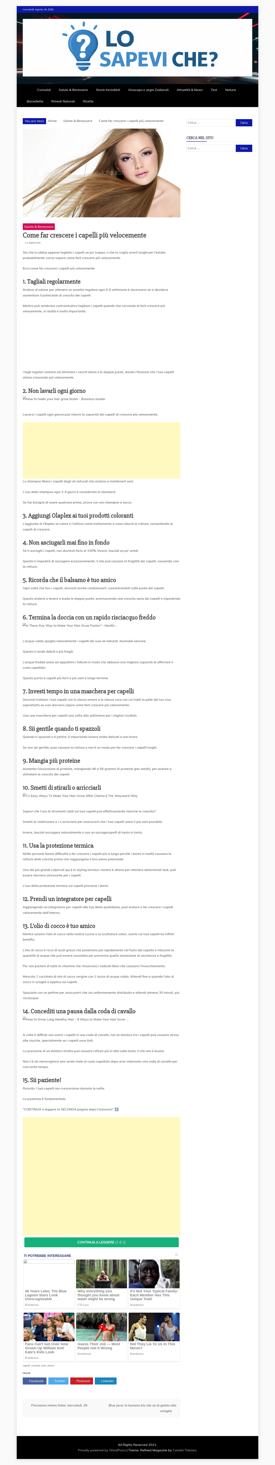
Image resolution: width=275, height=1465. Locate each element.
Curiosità (44, 90)
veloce (50, 1365)
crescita (35, 1365)
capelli (26, 1365)
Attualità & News (190, 90)
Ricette (88, 101)
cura (43, 1365)
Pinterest (83, 1381)
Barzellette (35, 101)
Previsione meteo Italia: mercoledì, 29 (59, 1405)
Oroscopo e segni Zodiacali (148, 90)
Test (214, 90)
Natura (230, 90)
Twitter (59, 1381)
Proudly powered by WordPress (102, 1450)
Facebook (35, 1381)
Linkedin (107, 1381)
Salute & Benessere (73, 90)
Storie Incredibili (108, 90)
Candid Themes (184, 1450)
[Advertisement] (101, 450)
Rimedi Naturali (63, 101)
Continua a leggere (101, 1242)
